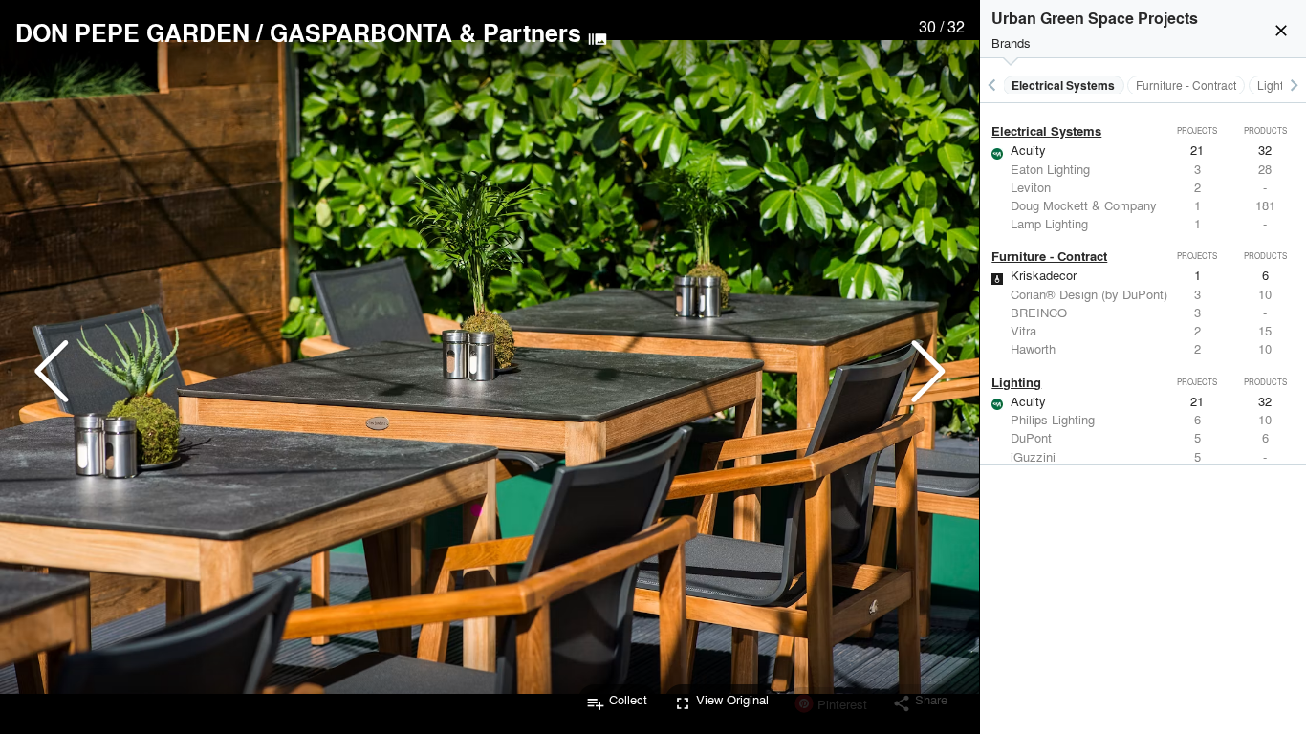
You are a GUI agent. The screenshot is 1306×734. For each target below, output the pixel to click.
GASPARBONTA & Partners (425, 32)
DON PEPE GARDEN (132, 32)
